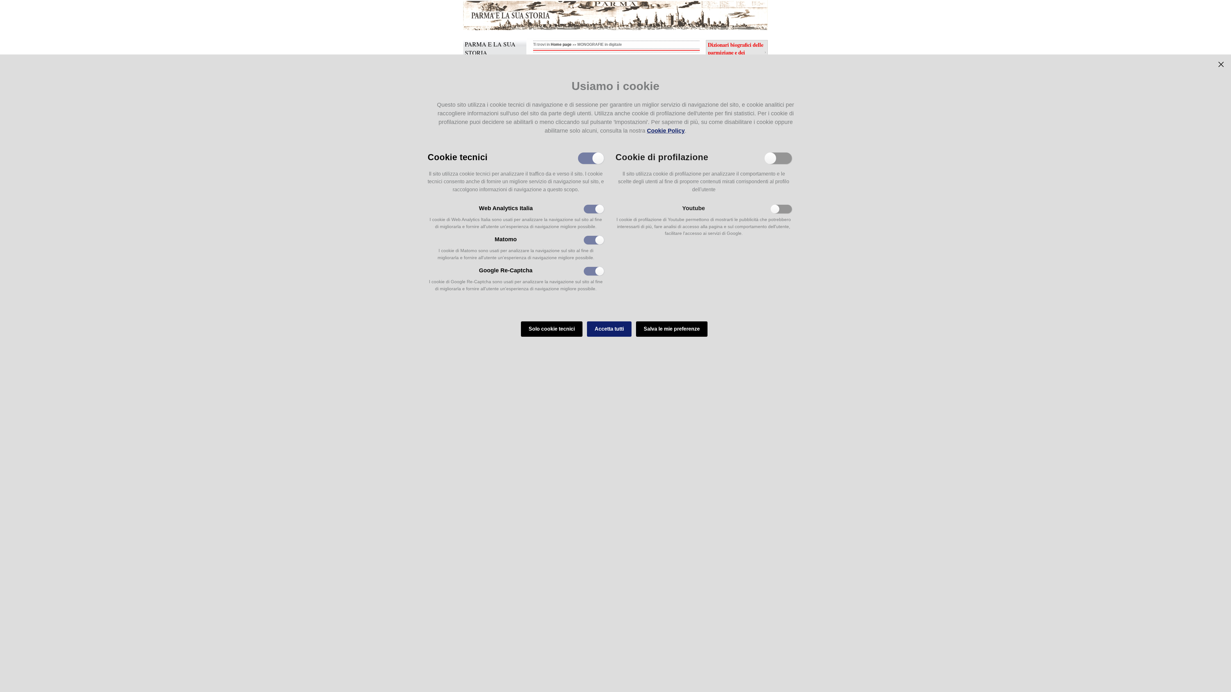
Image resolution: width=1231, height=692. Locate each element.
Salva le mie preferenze (672, 329)
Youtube (693, 208)
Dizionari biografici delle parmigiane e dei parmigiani (735, 52)
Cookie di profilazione (662, 156)
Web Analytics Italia (506, 208)
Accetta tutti (609, 329)
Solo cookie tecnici (552, 329)
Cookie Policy (666, 131)
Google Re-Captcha (505, 270)
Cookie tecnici (458, 156)
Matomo (506, 239)
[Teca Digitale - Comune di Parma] (524, 15)
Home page (561, 44)
